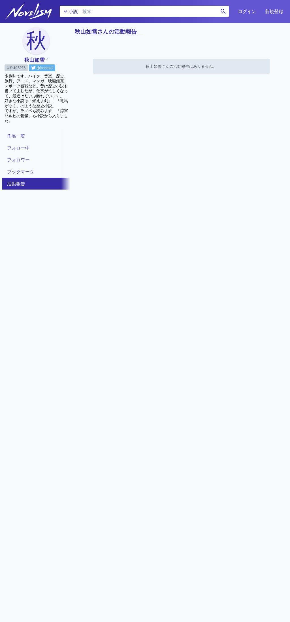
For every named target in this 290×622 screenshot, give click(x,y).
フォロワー (18, 160)
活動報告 (16, 183)
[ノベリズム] (29, 11)
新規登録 (274, 11)
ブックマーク (20, 172)
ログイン (247, 11)
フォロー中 (18, 148)
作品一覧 (16, 136)
